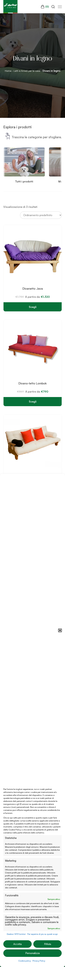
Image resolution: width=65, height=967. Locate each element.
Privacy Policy (38, 961)
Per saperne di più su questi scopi (42, 934)
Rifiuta (47, 944)
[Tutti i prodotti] (24, 175)
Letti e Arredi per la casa (27, 70)
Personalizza (32, 953)
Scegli (32, 307)
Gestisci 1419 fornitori (16, 934)
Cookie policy (24, 961)
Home (8, 70)
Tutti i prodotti (24, 181)
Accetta (17, 944)
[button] (60, 630)
